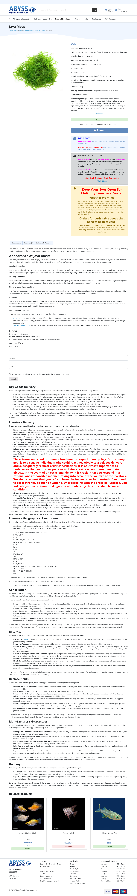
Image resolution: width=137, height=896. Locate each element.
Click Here (102, 181)
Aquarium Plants (40, 30)
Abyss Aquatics (13, 30)
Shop (20, 30)
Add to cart (100, 130)
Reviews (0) (28, 243)
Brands (72, 866)
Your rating (14, 343)
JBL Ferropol (17, 318)
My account (74, 871)
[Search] (94, 10)
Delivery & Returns (43, 243)
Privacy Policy (75, 881)
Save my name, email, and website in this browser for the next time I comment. (40, 374)
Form (26, 639)
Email (11, 366)
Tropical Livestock (28, 30)
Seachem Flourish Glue (21, 325)
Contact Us (74, 876)
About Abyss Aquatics (78, 883)
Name (12, 358)
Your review (14, 346)
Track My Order (76, 869)
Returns (73, 874)
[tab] (16, 243)
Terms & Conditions (77, 878)
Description (16, 243)
